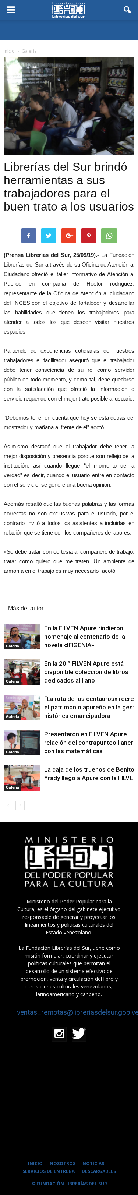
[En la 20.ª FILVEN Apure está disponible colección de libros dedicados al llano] (22, 672)
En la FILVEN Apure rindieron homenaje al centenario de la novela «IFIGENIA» (84, 636)
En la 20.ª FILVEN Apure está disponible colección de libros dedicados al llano (86, 672)
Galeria (12, 646)
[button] (127, 10)
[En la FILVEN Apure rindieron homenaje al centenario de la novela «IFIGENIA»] (22, 636)
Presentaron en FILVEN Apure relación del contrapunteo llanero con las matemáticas (90, 742)
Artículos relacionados (37, 597)
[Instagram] (59, 1034)
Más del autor (25, 608)
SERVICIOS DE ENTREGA (48, 1171)
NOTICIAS (93, 1163)
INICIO (35, 1163)
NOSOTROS (62, 1163)
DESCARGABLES (99, 1171)
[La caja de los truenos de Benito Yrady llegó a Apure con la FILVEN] (22, 778)
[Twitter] (79, 1034)
